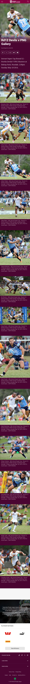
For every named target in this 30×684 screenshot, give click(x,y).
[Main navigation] (2, 2)
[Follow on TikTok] (19, 655)
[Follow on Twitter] (24, 655)
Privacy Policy (18, 671)
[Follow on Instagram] (27, 655)
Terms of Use (11, 671)
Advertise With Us (21, 675)
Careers (6, 675)
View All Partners (15, 648)
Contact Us (14, 675)
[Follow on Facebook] (22, 655)
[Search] (28, 2)
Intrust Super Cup (6, 36)
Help (10, 675)
